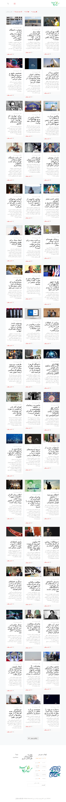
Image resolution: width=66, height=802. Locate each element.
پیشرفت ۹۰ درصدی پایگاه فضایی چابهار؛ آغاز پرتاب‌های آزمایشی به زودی (33, 670)
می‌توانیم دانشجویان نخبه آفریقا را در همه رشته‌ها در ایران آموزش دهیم (15, 713)
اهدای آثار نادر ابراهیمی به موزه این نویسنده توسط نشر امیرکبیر (14, 411)
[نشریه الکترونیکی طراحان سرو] (55, 3)
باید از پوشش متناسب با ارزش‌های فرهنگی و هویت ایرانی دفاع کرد (52, 161)
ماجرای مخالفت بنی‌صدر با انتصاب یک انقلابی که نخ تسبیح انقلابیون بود (33, 628)
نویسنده (34, 11)
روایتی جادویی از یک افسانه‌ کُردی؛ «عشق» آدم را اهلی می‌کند (33, 202)
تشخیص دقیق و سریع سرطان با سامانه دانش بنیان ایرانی (15, 76)
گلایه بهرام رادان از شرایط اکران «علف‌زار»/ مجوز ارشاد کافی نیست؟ (52, 35)
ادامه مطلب (46, 54)
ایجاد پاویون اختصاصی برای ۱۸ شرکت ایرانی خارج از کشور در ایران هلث (14, 670)
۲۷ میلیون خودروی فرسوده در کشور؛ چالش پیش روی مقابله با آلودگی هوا (33, 546)
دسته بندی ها (18, 11)
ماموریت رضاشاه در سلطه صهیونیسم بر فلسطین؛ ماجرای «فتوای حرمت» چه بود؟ (33, 410)
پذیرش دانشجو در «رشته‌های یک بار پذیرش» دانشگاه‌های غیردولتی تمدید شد (52, 586)
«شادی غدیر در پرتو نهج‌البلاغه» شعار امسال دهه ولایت (33, 120)
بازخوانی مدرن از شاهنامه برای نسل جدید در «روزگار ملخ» (52, 450)
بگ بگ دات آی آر (19, 798)
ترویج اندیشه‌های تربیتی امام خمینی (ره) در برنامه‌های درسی (33, 452)
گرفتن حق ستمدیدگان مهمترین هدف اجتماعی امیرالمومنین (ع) (52, 411)
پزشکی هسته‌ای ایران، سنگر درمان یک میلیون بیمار (52, 242)
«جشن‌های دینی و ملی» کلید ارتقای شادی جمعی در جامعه (33, 281)
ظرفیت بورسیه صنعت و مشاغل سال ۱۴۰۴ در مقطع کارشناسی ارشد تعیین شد (14, 368)
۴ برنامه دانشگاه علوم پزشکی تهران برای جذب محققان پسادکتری (14, 161)
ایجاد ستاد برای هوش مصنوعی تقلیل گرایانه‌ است (15, 243)
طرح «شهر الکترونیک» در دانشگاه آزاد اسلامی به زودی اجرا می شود (52, 286)
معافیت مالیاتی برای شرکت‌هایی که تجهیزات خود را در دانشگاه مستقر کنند (33, 586)
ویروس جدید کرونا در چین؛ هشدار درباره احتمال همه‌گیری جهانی (14, 327)
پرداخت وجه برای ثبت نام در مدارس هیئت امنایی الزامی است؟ (33, 244)
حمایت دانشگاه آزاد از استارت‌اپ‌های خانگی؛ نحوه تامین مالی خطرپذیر (15, 35)
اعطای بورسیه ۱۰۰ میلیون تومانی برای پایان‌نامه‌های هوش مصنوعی (53, 499)
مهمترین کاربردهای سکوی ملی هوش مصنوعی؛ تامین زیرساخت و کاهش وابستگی (52, 368)
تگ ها (26, 11)
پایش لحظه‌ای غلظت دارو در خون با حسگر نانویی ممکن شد (14, 545)
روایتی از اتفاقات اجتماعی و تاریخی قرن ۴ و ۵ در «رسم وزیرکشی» (52, 326)
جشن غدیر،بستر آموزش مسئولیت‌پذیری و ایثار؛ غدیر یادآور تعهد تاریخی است (52, 203)
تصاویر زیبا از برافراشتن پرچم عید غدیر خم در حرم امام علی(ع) (52, 75)
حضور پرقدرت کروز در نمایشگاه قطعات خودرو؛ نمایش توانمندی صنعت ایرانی (52, 670)
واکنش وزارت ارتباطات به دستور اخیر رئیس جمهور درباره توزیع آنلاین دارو (52, 120)
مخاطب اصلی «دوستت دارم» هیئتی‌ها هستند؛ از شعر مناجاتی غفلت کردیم (33, 78)
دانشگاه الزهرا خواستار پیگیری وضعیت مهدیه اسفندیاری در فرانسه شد (34, 368)
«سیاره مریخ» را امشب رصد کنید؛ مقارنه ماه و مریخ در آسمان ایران (52, 712)
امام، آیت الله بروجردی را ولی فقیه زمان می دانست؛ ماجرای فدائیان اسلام (52, 629)
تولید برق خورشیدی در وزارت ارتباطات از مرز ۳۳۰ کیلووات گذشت (33, 35)
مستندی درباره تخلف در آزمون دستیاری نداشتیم (33, 711)
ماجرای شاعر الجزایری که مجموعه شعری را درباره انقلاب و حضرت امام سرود (33, 502)
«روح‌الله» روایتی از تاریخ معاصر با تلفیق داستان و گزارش (52, 545)
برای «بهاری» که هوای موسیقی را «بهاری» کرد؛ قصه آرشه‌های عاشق (14, 120)
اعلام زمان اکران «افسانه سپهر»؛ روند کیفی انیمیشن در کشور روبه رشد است (14, 499)
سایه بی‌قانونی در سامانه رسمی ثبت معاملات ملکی (33, 327)
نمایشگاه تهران (15, 757)
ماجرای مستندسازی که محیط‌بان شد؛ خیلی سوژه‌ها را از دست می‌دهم (15, 284)
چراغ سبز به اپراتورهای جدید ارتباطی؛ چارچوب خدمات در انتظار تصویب (14, 453)
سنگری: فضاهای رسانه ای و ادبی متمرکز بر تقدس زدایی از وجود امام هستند (14, 585)
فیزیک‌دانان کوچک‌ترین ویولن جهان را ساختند (33, 159)
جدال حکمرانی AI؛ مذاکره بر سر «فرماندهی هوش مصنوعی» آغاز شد (14, 629)
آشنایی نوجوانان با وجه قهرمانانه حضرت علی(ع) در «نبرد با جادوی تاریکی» (14, 203)
